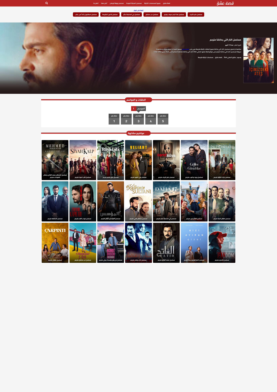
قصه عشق (218, 57)
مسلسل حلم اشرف (196, 14)
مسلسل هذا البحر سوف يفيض (174, 14)
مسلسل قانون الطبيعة (110, 14)
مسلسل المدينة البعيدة (134, 3)
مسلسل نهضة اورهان (117, 3)
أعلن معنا (104, 3)
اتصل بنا (95, 3)
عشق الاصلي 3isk (230, 57)
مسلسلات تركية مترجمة (205, 57)
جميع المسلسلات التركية (152, 3)
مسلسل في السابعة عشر (131, 14)
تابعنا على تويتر (138, 10)
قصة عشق (166, 3)
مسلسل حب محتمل (151, 14)
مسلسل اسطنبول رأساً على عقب (86, 14)
